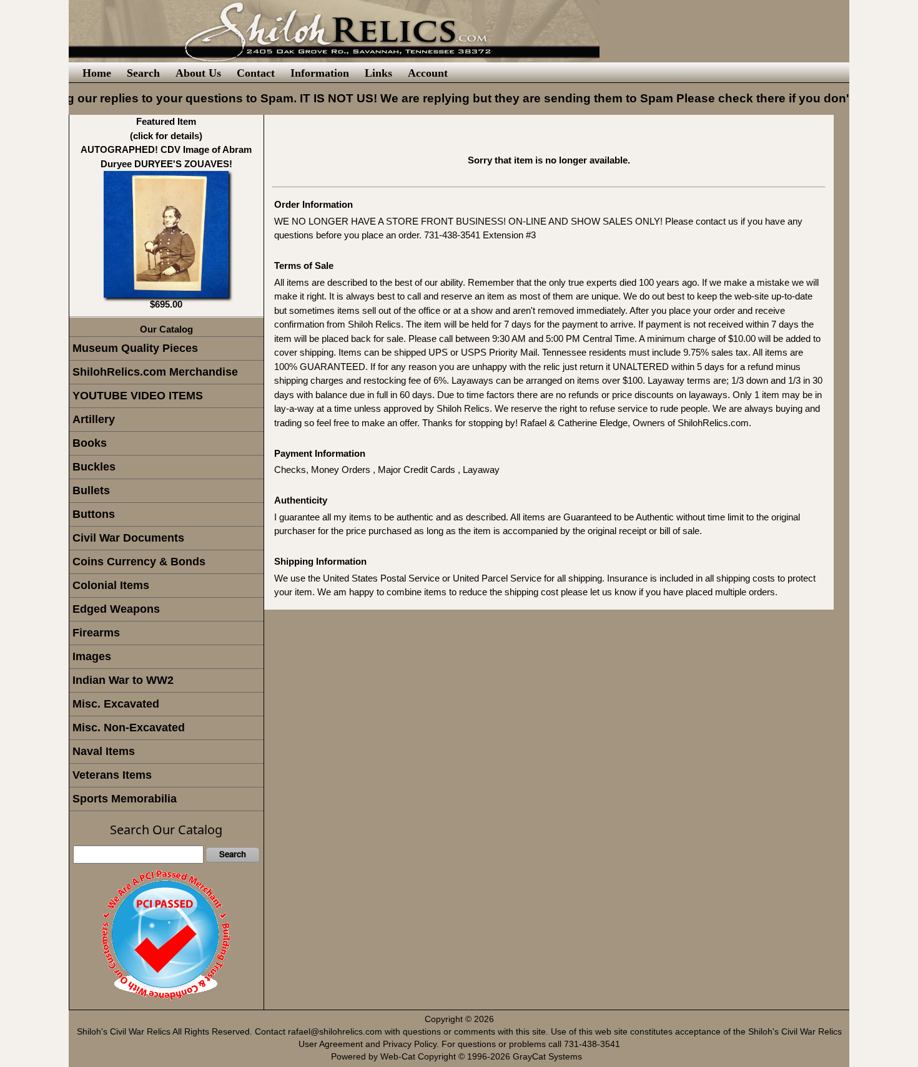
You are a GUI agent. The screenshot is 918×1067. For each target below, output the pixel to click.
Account (428, 73)
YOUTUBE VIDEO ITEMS (137, 395)
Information (319, 73)
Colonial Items (110, 585)
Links (378, 73)
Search (143, 73)
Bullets (91, 490)
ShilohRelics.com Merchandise (155, 372)
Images (91, 656)
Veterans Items (112, 775)
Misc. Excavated (115, 704)
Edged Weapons (116, 609)
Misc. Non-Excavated (128, 727)
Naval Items (103, 751)
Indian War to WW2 (123, 680)
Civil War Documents (128, 538)
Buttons (93, 514)
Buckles (94, 466)
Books (89, 443)
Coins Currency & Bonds (138, 561)
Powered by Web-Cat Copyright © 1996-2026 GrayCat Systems (459, 1056)
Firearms (96, 632)
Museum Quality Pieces (135, 348)
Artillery (93, 419)
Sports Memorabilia (124, 798)
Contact (256, 73)
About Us (198, 73)
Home (96, 73)
